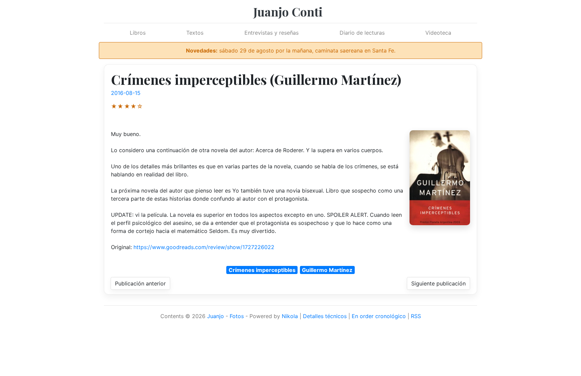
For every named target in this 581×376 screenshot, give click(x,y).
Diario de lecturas (362, 32)
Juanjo (215, 316)
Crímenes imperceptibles (262, 270)
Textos (194, 32)
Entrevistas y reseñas (271, 32)
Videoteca (438, 32)
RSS (416, 316)
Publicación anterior (140, 283)
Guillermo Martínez (327, 270)
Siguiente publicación (438, 283)
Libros (138, 32)
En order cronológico (379, 316)
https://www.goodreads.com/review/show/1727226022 (203, 247)
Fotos (237, 316)
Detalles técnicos (325, 316)
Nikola (290, 316)
